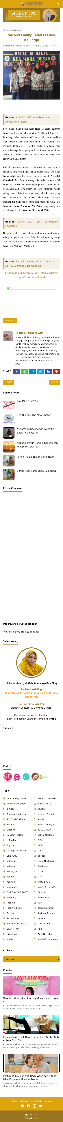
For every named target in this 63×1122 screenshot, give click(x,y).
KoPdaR (11, 876)
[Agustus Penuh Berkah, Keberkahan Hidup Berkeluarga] (9, 447)
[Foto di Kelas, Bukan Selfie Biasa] (9, 460)
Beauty (10, 824)
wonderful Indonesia (47, 939)
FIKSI (40, 845)
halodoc (41, 855)
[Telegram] (32, 371)
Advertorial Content (16, 803)
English (10, 845)
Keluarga (11, 866)
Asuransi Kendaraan (16, 814)
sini (24, 715)
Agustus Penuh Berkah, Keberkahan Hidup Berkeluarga (37, 444)
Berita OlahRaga (45, 824)
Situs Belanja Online (16, 923)
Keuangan (12, 871)
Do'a (39, 840)
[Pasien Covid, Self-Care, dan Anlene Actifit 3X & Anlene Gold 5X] (31, 1033)
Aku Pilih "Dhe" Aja (28, 401)
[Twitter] (24, 371)
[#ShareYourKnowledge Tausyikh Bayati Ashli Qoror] (9, 433)
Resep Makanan (45, 908)
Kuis (39, 876)
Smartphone (43, 923)
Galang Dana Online (16, 850)
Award (40, 819)
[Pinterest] (56, 371)
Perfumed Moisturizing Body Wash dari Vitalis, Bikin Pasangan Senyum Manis (30, 1077)
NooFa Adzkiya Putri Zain (48, 887)
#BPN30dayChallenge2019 (48, 798)
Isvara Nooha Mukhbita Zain (48, 861)
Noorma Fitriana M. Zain (29, 332)
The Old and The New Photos (34, 414)
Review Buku (13, 918)
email (52, 718)
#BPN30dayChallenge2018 (18, 798)
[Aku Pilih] (9, 405)
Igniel (36, 1118)
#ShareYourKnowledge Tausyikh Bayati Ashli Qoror (35, 430)
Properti (11, 902)
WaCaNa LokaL (45, 934)
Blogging (11, 829)
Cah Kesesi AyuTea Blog (42, 683)
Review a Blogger (46, 913)
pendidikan (43, 897)
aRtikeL (10, 808)
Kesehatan (42, 866)
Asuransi (41, 808)
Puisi (39, 902)
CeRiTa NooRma (45, 835)
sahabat (41, 918)
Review (10, 913)
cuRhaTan (12, 840)
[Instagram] (34, 1106)
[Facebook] (16, 371)
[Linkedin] (48, 371)
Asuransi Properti (45, 814)
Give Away (11, 321)
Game (40, 850)
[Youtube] (40, 1106)
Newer (8, 382)
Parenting (11, 897)
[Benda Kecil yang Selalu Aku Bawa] (9, 474)
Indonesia (11, 861)
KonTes (40, 871)
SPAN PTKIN (13, 928)
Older (54, 382)
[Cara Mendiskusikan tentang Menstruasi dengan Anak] (31, 994)
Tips (39, 928)
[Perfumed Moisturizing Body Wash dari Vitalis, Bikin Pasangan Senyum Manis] (31, 1071)
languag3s (12, 887)
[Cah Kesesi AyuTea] (31, 3)
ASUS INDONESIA (16, 819)
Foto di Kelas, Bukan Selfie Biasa (35, 456)
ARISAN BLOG (44, 803)
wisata (10, 939)
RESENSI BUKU (14, 908)
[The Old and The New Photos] (9, 419)
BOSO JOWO (44, 829)
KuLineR (11, 881)
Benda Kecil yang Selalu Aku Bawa (37, 470)
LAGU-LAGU (43, 881)
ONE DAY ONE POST (17, 892)
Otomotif (41, 892)
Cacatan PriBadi (15, 835)
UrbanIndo (12, 934)
